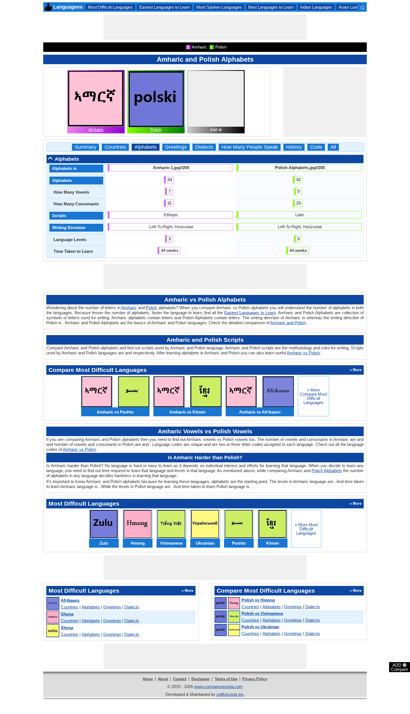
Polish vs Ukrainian (260, 626)
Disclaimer (200, 679)
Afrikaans (70, 600)
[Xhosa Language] (52, 631)
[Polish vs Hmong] (227, 603)
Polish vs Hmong (258, 600)
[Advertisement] (205, 27)
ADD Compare (399, 667)
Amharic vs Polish (303, 352)
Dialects (204, 147)
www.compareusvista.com (218, 686)
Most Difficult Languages (110, 7)
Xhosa (67, 627)
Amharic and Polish (288, 322)
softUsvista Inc (230, 694)
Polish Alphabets (327, 470)
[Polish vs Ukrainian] (227, 630)
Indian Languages (316, 7)
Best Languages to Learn (271, 7)
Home (148, 679)
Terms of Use (226, 679)
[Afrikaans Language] (52, 603)
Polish (155, 129)
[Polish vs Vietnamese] (227, 616)
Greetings (176, 147)
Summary (85, 147)
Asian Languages (354, 7)
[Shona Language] (52, 617)
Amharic (96, 129)
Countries (115, 147)
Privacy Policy (254, 679)
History (294, 147)
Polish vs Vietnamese (262, 613)
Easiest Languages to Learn (164, 7)
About (163, 679)
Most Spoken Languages (219, 7)
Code (316, 147)
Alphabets (145, 147)
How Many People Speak (249, 147)
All (333, 147)
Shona (67, 614)
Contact (179, 679)
